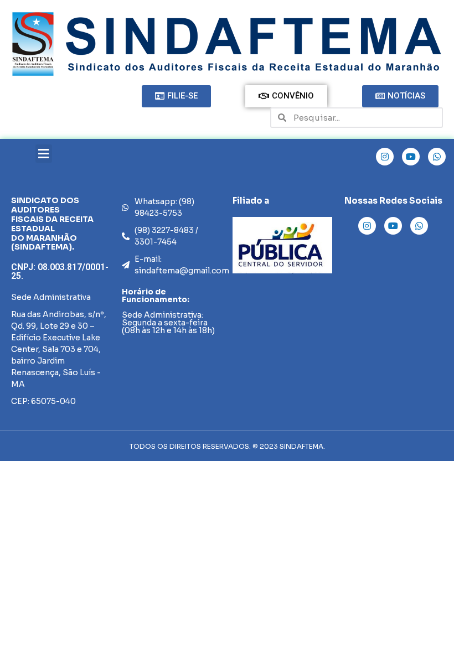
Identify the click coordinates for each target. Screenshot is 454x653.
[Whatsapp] (437, 156)
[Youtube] (411, 156)
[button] (43, 153)
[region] (282, 245)
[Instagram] (385, 156)
